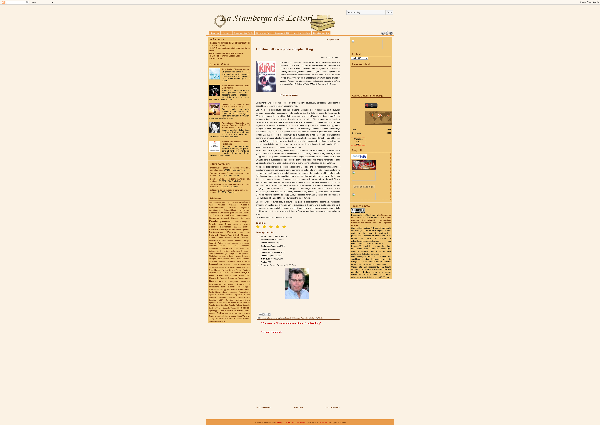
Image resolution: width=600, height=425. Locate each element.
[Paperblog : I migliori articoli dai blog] (359, 158)
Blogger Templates (338, 422)
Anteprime (233, 205)
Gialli (237, 235)
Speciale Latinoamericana (238, 300)
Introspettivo (226, 248)
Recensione (217, 281)
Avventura (245, 210)
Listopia (241, 253)
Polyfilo (245, 272)
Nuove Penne (235, 270)
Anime (211, 205)
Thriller (220, 313)
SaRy (239, 287)
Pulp (235, 275)
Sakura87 (214, 289)
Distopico (213, 227)
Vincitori (222, 319)
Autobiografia (214, 210)
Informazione (245, 243)
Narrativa (215, 264)
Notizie (217, 270)
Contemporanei (220, 221)
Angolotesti (244, 202)
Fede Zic (245, 232)
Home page (298, 407)
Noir (211, 270)
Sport (222, 311)
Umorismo (238, 313)
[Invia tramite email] (260, 314)
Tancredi (238, 310)
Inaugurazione (227, 241)
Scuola (234, 290)
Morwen (231, 261)
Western (246, 319)
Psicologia (228, 275)
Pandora (246, 270)
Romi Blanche (228, 287)
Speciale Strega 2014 (231, 308)
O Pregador (313, 422)
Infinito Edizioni (231, 243)
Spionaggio (214, 311)
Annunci (221, 205)
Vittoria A (231, 319)
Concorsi (225, 218)
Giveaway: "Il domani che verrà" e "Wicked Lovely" (236, 105)
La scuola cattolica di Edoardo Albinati (227, 53)
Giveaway (245, 235)
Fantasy (231, 232)
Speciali (245, 307)
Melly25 (246, 259)
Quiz (248, 275)
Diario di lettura (241, 224)
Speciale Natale (215, 303)
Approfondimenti (216, 208)
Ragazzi (223, 278)
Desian (228, 224)
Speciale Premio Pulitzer (231, 305)
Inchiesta (238, 241)
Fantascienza (216, 232)
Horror (237, 237)
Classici (217, 215)
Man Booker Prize (226, 259)
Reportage (245, 281)
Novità (225, 270)
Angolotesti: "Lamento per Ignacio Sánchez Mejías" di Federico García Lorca (236, 125)
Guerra (220, 238)
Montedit (222, 261)
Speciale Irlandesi (217, 297)
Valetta (246, 316)
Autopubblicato (230, 210)
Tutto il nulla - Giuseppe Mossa (235, 69)
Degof (220, 224)
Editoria (237, 227)
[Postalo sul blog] (263, 314)
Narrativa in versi (230, 265)
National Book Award (226, 267)
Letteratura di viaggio (240, 251)
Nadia (247, 261)
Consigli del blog (240, 218)
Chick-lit (238, 213)
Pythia (241, 275)
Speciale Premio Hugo (232, 303)
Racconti (214, 278)
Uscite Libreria (223, 316)
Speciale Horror (242, 295)
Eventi (235, 230)
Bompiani (263, 318)
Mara (239, 259)
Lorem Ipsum (235, 256)
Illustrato (246, 238)
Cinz (210, 215)
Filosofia (223, 235)
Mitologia (213, 261)
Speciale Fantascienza (240, 292)
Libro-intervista (215, 254)
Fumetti (231, 235)
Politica (237, 273)
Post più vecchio (332, 407)
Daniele (212, 224)
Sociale (225, 292)
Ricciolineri (228, 284)
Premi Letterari (216, 275)
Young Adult (214, 321)
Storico (229, 310)
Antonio (245, 204)
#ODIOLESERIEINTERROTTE (219, 202)
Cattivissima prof (226, 213)
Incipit (247, 241)
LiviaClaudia (223, 256)
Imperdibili (214, 240)
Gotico (212, 238)
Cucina (236, 221)
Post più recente (263, 407)
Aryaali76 (245, 208)
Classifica (227, 215)
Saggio (246, 287)
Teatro (247, 311)
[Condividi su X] (266, 314)
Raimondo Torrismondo (239, 278)
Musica (240, 261)
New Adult (246, 267)
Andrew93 (234, 202)
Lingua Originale (229, 253)
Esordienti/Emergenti (220, 229)
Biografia (213, 213)
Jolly (236, 248)
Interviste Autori (217, 246)
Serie (211, 292)
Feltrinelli (214, 235)
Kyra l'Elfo (245, 248)
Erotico (246, 227)
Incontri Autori (216, 243)
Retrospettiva (215, 284)
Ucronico (229, 313)
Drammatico (225, 227)
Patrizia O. (214, 273)
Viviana (239, 319)
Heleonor (228, 238)
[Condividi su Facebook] (269, 314)
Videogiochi (213, 319)
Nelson (238, 267)
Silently (218, 292)
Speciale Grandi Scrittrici (221, 295)
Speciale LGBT (216, 300)
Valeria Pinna (236, 316)
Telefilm (212, 313)
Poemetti (223, 273)
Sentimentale (244, 290)
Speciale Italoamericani (239, 297)
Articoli (232, 207)
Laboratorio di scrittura (219, 251)
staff (222, 321)
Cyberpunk (245, 221)
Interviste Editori (233, 246)
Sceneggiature (225, 290)
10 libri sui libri (216, 58)
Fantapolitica (244, 230)
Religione (234, 281)
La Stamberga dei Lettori (264, 422)
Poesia (230, 273)
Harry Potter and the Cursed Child (225, 56)
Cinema (246, 213)
